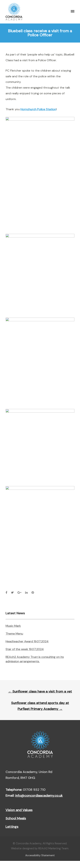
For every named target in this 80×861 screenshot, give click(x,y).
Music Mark (13, 626)
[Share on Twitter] (12, 592)
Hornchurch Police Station (38, 109)
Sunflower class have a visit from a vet (40, 691)
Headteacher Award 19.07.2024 (27, 641)
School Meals (16, 818)
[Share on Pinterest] (32, 592)
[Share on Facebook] (6, 592)
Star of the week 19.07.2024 (25, 649)
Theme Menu (14, 634)
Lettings (12, 826)
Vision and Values (19, 810)
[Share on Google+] (19, 592)
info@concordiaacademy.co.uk (39, 795)
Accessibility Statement (40, 855)
